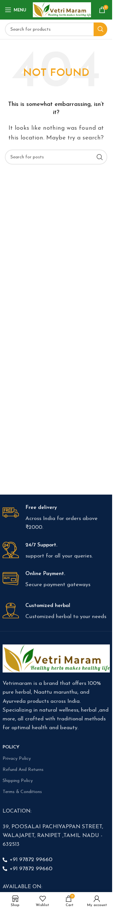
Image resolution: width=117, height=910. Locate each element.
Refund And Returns (23, 769)
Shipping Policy (18, 780)
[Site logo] (62, 9)
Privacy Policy (17, 758)
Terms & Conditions (22, 791)
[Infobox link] (56, 518)
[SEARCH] (100, 29)
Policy (11, 747)
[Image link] (56, 658)
